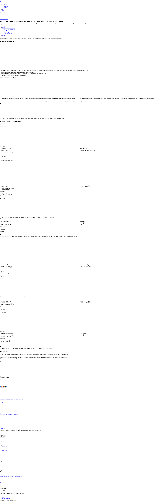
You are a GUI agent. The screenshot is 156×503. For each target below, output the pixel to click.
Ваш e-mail (1, 436)
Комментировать (3, 437)
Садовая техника (4, 4)
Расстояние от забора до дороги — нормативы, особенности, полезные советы (11, 476)
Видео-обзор (3, 35)
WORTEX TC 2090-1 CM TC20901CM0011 (9, 29)
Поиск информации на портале (4, 500)
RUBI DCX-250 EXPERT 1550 (8, 33)
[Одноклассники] (1, 386)
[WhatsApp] (4, 386)
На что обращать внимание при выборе (7, 26)
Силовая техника (6, 5)
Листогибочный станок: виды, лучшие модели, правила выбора (9, 414)
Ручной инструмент (4, 446)
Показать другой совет (3, 488)
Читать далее (2, 402)
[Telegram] (6, 386)
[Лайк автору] (6, 383)
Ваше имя (1, 435)
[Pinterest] (3, 386)
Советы (3, 10)
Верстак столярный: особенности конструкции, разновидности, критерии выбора (11, 399)
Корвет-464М (5, 30)
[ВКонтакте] (0, 386)
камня (30, 217)
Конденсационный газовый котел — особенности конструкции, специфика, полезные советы (13, 429)
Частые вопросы (4, 34)
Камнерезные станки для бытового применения (8, 28)
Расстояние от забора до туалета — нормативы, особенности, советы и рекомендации (12, 482)
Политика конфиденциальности (6, 498)
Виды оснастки (4, 27)
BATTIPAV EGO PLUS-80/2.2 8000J (9, 31)
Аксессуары (3, 9)
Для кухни (3, 8)
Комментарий (2, 434)
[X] (5, 386)
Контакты (3, 497)
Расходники (5, 7)
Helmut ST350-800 (6, 32)
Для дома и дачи (6, 6)
